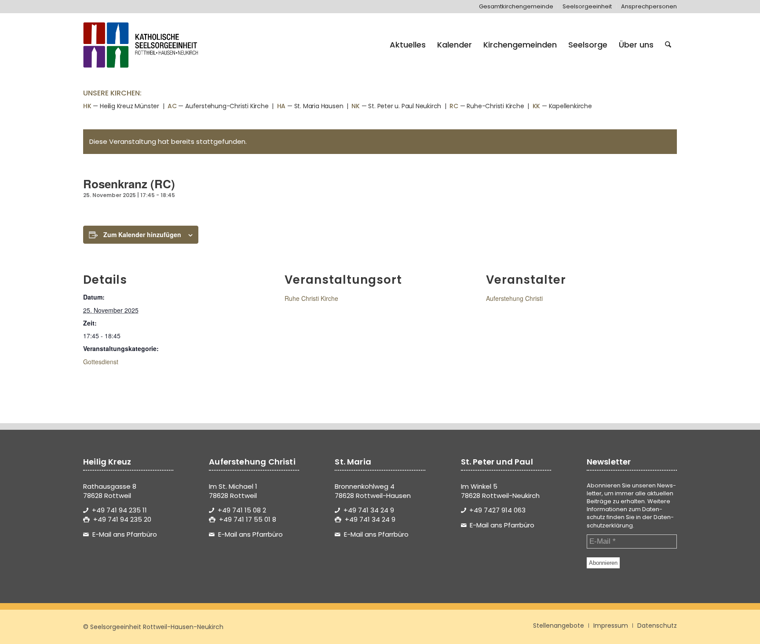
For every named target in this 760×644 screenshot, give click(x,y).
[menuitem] (516, 6)
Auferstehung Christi (514, 298)
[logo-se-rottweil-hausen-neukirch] (142, 45)
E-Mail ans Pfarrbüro (124, 534)
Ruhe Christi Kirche (311, 298)
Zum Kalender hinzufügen (142, 234)
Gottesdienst (100, 361)
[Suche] (668, 45)
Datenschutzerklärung (630, 521)
